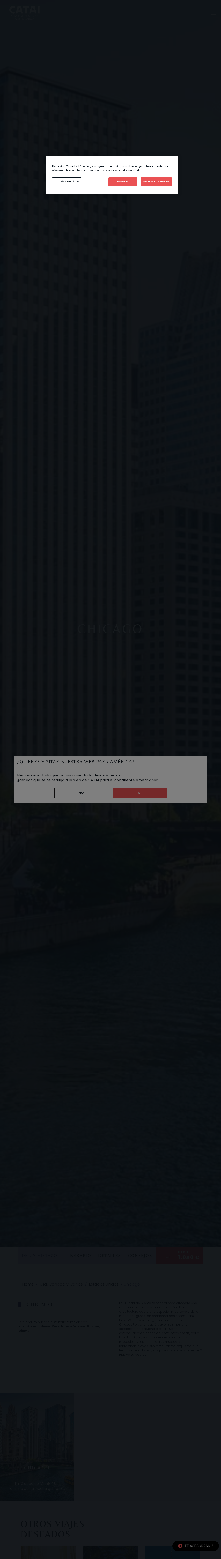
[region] (112, 175)
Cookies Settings (67, 181)
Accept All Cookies (156, 181)
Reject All (122, 181)
